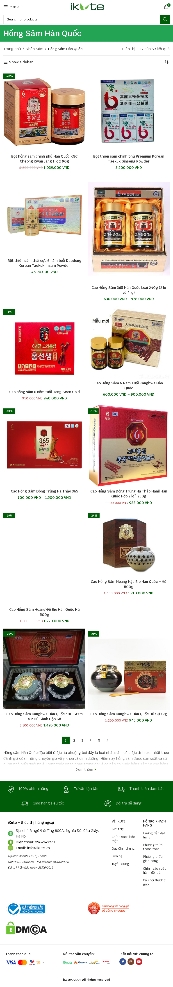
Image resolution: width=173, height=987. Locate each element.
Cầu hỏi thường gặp (154, 882)
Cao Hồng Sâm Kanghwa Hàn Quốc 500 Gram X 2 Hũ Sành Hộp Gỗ (44, 716)
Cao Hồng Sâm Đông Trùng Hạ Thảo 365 (44, 491)
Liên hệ (117, 856)
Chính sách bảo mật (123, 839)
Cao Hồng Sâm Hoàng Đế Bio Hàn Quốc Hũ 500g (44, 612)
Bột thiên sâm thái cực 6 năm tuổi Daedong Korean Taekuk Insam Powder (44, 263)
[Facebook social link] (122, 961)
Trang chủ (12, 49)
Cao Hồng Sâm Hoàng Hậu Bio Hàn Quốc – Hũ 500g (128, 584)
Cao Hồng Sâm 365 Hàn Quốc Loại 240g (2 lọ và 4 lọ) (128, 290)
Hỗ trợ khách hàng (154, 823)
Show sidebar (21, 62)
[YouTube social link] (139, 961)
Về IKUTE (118, 821)
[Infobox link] (31, 789)
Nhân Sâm (34, 49)
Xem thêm (84, 769)
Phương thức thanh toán (152, 847)
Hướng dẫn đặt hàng (154, 835)
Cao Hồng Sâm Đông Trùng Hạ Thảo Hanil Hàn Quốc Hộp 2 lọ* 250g (128, 494)
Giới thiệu (118, 829)
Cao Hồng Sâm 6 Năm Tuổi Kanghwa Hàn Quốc (128, 385)
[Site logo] (86, 6)
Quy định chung (123, 849)
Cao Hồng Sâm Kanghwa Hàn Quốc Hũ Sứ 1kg (128, 714)
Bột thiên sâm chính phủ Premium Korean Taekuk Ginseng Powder (128, 159)
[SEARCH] (165, 19)
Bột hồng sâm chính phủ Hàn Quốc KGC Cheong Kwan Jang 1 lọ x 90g (44, 159)
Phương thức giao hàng (152, 859)
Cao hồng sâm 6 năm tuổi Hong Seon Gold (44, 392)
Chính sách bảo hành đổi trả (154, 871)
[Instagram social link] (130, 961)
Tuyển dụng (120, 864)
